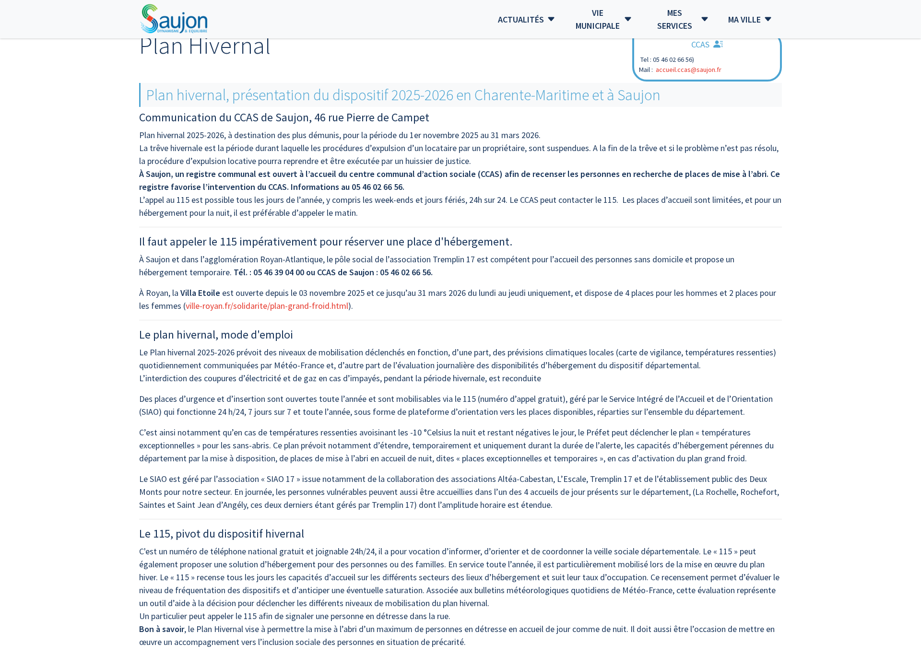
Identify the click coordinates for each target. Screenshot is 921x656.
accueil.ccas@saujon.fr (688, 69)
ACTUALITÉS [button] (521, 19)
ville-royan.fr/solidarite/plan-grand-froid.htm (266, 305)
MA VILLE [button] (744, 19)
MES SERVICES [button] (674, 19)
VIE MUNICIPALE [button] (598, 19)
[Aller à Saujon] (174, 19)
